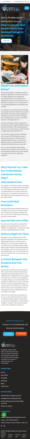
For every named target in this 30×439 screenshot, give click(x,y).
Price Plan (4, 375)
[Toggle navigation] (27, 8)
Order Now (6, 40)
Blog (2, 383)
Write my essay (6, 406)
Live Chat (22, 334)
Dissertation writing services (11, 396)
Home (3, 372)
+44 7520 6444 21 (6, 1)
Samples (4, 378)
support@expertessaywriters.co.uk (21, 1)
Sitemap (4, 381)
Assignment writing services (11, 398)
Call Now (9, 334)
